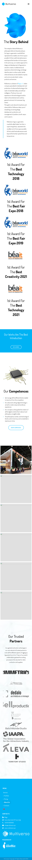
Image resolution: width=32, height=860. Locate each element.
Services (5, 792)
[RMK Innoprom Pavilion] (16, 460)
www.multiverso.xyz (10, 828)
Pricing (6, 799)
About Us (7, 802)
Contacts (6, 805)
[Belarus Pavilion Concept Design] (16, 518)
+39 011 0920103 (9, 822)
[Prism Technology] (16, 489)
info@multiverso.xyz (10, 825)
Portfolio (6, 796)
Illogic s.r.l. (20, 83)
